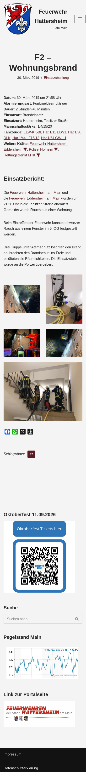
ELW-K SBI (32, 132)
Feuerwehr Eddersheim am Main (34, 198)
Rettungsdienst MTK (20, 155)
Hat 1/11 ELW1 (54, 132)
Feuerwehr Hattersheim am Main (35, 192)
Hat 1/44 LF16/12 (25, 138)
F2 (31, 454)
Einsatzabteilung (56, 78)
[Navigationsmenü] (80, 19)
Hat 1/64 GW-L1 (53, 138)
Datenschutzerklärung (21, 768)
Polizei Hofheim (41, 149)
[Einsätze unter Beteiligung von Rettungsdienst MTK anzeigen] (38, 155)
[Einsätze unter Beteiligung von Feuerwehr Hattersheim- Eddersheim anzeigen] (25, 149)
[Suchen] (77, 619)
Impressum (13, 754)
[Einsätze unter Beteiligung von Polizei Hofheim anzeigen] (56, 149)
